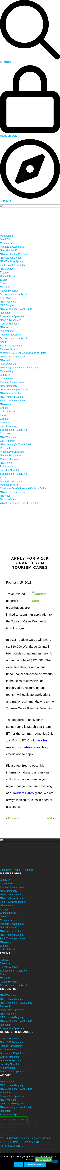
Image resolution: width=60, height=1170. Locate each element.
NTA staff (5, 360)
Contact (4, 283)
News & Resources (10, 320)
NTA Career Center (10, 257)
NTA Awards (7, 268)
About (3, 342)
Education (5, 298)
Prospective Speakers (12, 316)
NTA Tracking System (12, 261)
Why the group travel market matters (19, 367)
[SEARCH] (30, 58)
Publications (7, 331)
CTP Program (7, 305)
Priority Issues (7, 1049)
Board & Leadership (11, 345)
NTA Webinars (8, 301)
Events (4, 279)
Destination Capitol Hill (12, 1053)
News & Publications (11, 1042)
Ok (18, 1164)
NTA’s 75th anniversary (12, 356)
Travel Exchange (9, 290)
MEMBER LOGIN (9, 136)
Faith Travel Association (13, 265)
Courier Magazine (10, 323)
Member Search (8, 243)
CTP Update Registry (11, 999)
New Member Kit (9, 250)
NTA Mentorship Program (14, 254)
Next (49, 818)
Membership (7, 235)
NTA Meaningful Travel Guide (16, 309)
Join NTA (5, 239)
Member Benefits (9, 349)
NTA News (6, 327)
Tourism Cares (8, 364)
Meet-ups (5, 287)
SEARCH (5, 62)
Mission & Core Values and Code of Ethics (23, 353)
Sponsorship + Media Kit (13, 294)
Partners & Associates (12, 246)
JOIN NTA (5, 201)
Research (5, 312)
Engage (4, 272)
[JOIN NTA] (30, 198)
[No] (55, 1161)
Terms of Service (35, 1164)
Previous (13, 818)
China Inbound (8, 276)
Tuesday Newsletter (11, 334)
